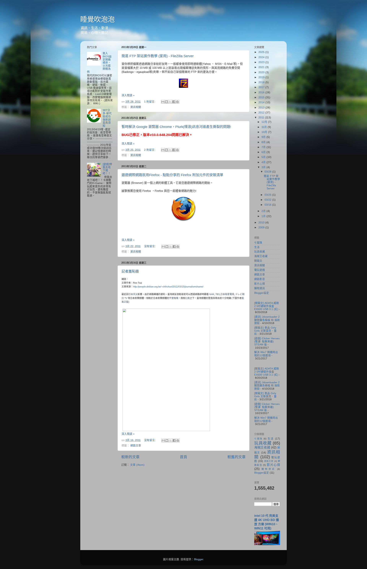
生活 (257, 247)
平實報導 (173, 298)
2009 (261, 227)
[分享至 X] (170, 102)
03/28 (268, 171)
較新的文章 (130, 457)
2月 (263, 211)
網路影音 (259, 279)
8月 (263, 142)
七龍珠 (258, 242)
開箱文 (258, 260)
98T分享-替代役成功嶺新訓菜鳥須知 (107, 118)
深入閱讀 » (128, 95)
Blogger (198, 559)
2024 (261, 57)
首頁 (183, 457)
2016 (261, 92)
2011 (261, 117)
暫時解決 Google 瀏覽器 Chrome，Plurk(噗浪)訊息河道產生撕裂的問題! (176, 127)
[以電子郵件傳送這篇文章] (163, 102)
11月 (264, 127)
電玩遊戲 (259, 270)
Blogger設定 (261, 292)
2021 (261, 67)
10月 (264, 132)
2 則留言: (150, 149)
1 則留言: (150, 101)
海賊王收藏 (261, 256)
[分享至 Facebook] (174, 102)
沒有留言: (150, 246)
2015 (261, 97)
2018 (261, 82)
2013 (261, 107)
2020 (261, 72)
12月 (264, 121)
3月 (263, 167)
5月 (263, 157)
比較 (187, 298)
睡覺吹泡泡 (97, 19)
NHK (211, 294)
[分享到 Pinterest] (177, 102)
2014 (261, 102)
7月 (263, 147)
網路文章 (135, 445)
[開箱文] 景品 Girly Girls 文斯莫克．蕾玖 (265, 330)
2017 (261, 87)
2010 (261, 222)
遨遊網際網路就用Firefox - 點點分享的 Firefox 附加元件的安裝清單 (172, 175)
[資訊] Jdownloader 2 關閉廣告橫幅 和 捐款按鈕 (267, 319)
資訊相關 (135, 107)
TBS (217, 294)
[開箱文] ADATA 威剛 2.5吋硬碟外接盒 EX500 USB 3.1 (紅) (266, 306)
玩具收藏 (259, 251)
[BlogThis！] (166, 102)
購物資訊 (259, 288)
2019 (261, 77)
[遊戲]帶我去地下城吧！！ (107, 169)
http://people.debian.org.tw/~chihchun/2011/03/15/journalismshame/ (168, 286)
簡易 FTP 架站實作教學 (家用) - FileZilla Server (158, 56)
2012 (261, 112)
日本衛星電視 (227, 294)
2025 (261, 52)
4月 (263, 162)
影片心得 (259, 283)
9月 (263, 137)
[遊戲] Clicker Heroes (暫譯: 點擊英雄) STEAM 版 (267, 341)
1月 (263, 216)
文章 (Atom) (137, 464)
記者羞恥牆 (130, 271)
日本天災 (133, 294)
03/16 (268, 204)
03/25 (268, 194)
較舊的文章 (236, 457)
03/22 (268, 199)
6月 (263, 152)
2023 (261, 62)
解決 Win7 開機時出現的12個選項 (266, 354)
